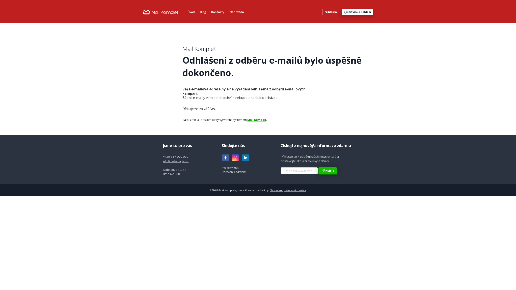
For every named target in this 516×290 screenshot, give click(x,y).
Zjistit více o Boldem (357, 12)
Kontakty (217, 12)
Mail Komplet (256, 120)
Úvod (191, 12)
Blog (203, 12)
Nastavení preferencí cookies (288, 190)
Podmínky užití (230, 167)
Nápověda (237, 12)
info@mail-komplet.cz (176, 161)
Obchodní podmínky (234, 172)
